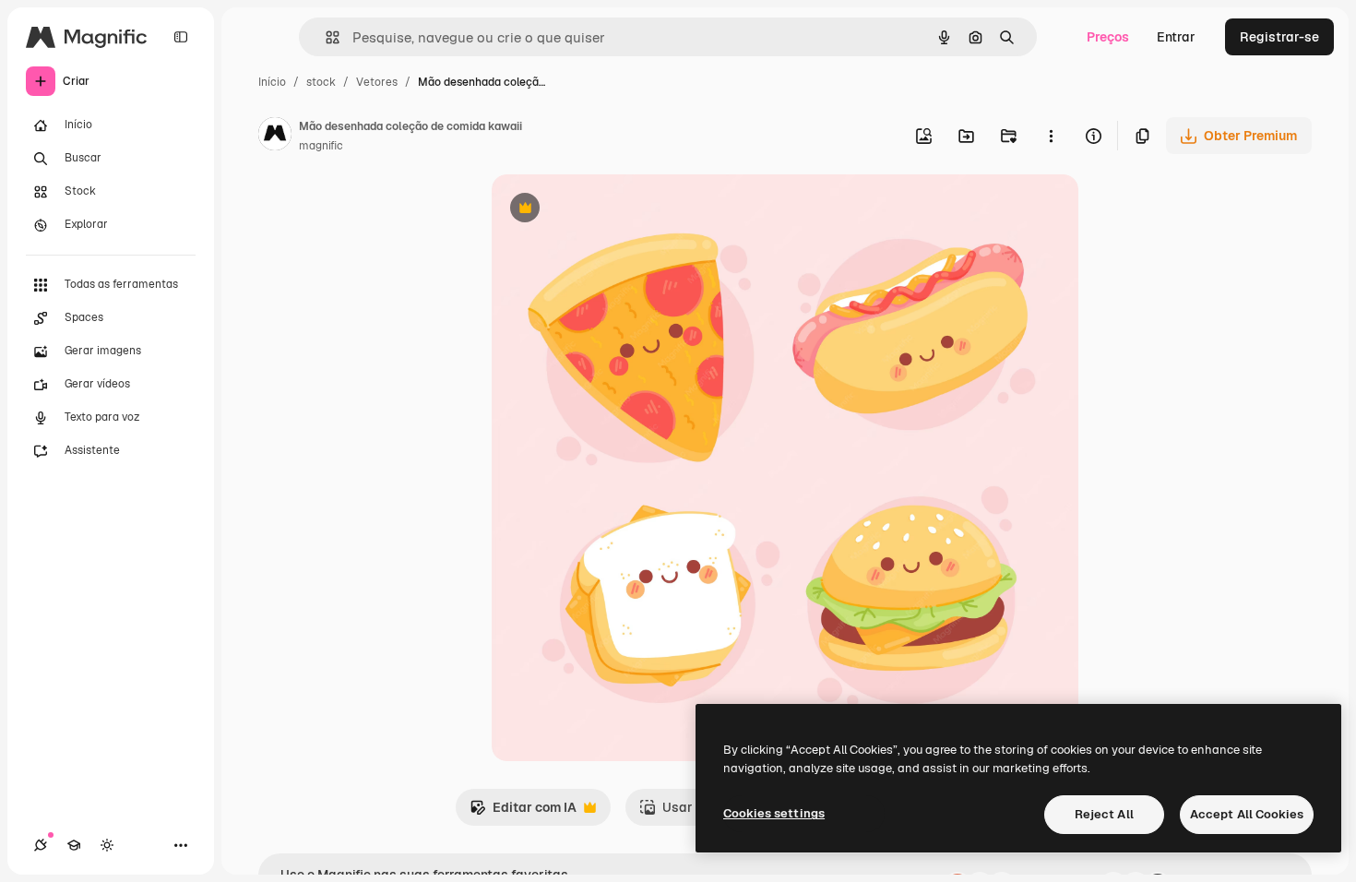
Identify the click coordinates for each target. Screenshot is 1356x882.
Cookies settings (774, 813)
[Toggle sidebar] (181, 37)
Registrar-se (1279, 37)
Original (610, 210)
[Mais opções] (1050, 135)
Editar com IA (523, 812)
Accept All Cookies (1246, 814)
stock (321, 82)
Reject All (1104, 814)
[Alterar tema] (107, 845)
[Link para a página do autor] (274, 136)
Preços (1108, 37)
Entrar (1176, 37)
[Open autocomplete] (325, 37)
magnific (321, 145)
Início (272, 82)
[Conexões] (40, 845)
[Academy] (74, 845)
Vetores (377, 82)
